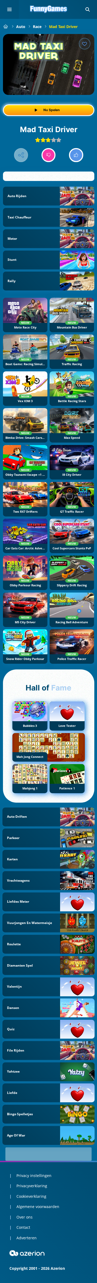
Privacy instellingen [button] (33, 1175)
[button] (87, 9)
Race (37, 26)
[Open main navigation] (9, 9)
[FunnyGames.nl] (6, 26)
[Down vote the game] (48, 155)
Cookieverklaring (31, 1196)
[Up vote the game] (76, 155)
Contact (23, 1227)
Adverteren (26, 1237)
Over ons (24, 1217)
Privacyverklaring (31, 1185)
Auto (20, 26)
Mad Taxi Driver (63, 26)
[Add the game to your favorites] (85, 44)
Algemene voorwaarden (37, 1206)
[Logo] (48, 9)
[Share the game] (21, 155)
